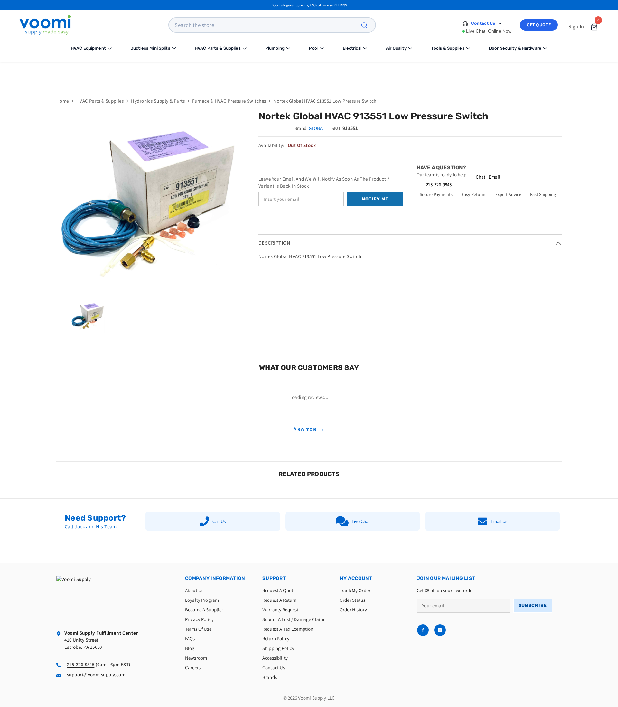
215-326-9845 (439, 184)
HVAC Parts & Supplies (100, 101)
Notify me (375, 199)
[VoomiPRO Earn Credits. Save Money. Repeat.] (309, 75)
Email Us (499, 521)
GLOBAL (317, 128)
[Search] (367, 25)
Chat (480, 177)
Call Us (219, 521)
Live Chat (361, 521)
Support (274, 578)
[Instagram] (440, 630)
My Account (356, 578)
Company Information (215, 578)
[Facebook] (423, 630)
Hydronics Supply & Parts (158, 101)
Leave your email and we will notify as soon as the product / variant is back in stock (323, 182)
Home (62, 101)
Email (494, 177)
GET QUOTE (539, 25)
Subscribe (533, 605)
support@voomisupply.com (96, 675)
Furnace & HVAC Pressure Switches (229, 101)
